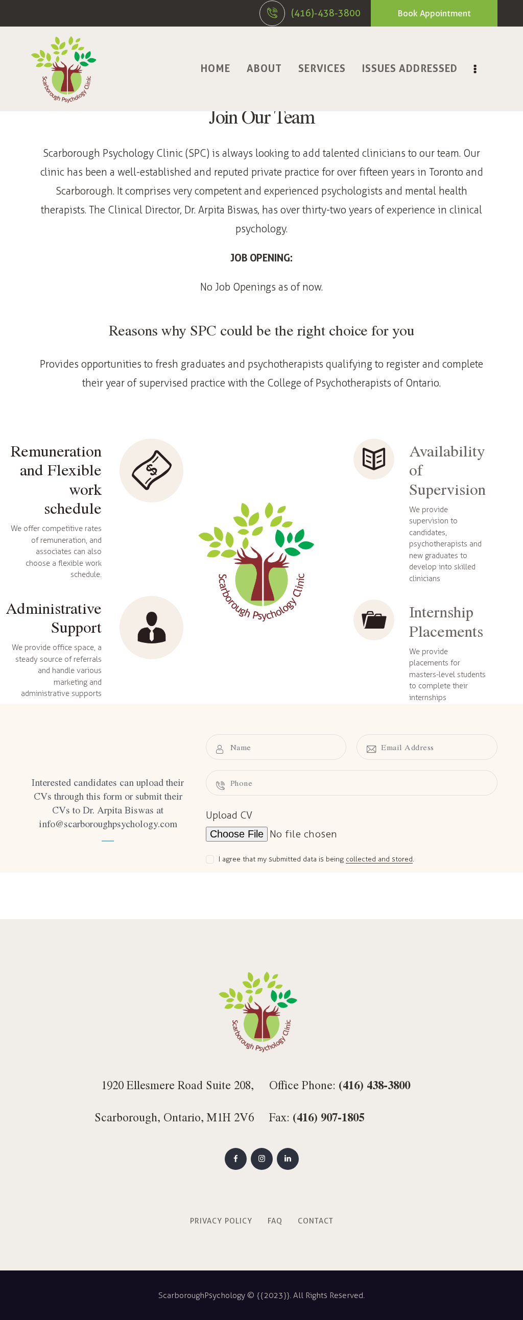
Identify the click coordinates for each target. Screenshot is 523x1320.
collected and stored (379, 859)
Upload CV (229, 815)
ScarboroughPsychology (201, 1295)
